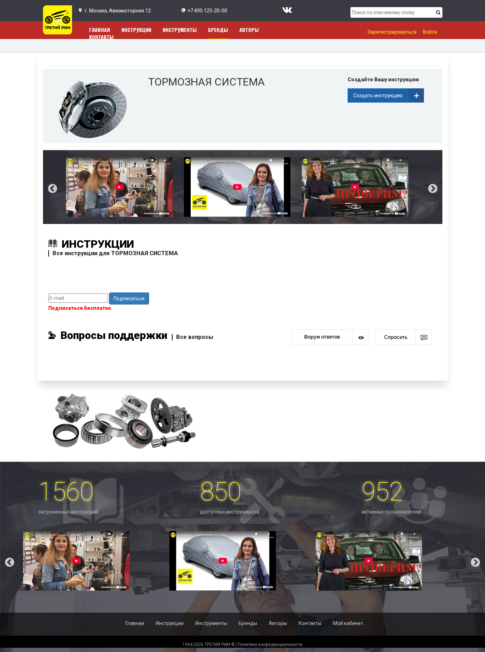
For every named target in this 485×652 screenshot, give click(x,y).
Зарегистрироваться (391, 32)
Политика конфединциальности (270, 644)
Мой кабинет (348, 623)
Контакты (101, 36)
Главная (134, 623)
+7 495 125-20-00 (207, 10)
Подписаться (129, 298)
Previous (47, 187)
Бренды (218, 29)
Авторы (249, 29)
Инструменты (180, 29)
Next (438, 187)
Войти (430, 32)
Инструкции (136, 29)
